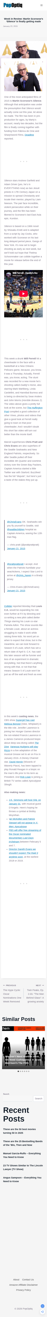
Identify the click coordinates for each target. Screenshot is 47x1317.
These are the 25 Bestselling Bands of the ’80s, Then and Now (23, 1143)
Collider (8, 606)
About (16, 1279)
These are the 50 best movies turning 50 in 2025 (19, 1131)
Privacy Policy (23, 1290)
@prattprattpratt (15, 564)
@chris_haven (23, 575)
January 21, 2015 (16, 548)
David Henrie (16, 762)
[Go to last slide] (6, 1047)
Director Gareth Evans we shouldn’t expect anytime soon (23, 853)
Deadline (29, 135)
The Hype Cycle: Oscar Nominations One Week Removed (12, 993)
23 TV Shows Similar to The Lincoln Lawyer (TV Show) (23, 1167)
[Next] (40, 1047)
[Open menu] (41, 5)
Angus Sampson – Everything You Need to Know (22, 1179)
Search (6, 1094)
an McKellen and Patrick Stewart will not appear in (23, 823)
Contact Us (28, 1279)
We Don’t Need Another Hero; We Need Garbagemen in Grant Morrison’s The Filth (23, 1059)
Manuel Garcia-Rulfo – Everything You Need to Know (22, 1155)
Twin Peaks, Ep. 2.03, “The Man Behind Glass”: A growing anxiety (35, 993)
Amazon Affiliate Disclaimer (23, 1285)
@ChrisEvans (14, 522)
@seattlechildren (16, 529)
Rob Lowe (25, 777)
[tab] (18, 1071)
